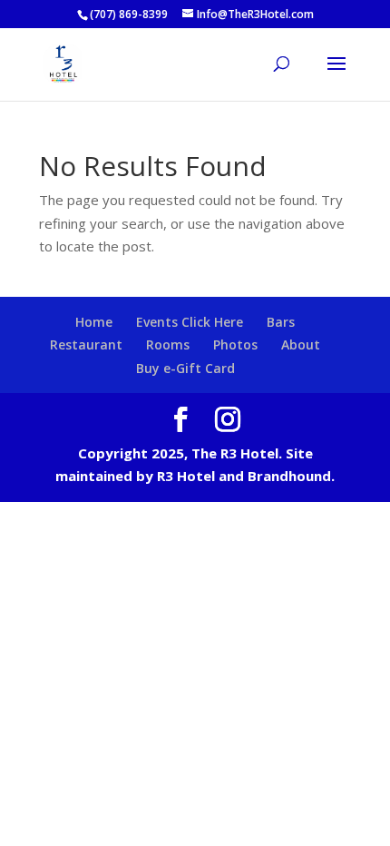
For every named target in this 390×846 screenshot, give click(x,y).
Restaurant (86, 344)
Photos (235, 344)
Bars (281, 321)
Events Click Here (189, 321)
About (300, 344)
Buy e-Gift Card (185, 368)
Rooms (168, 344)
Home (93, 321)
